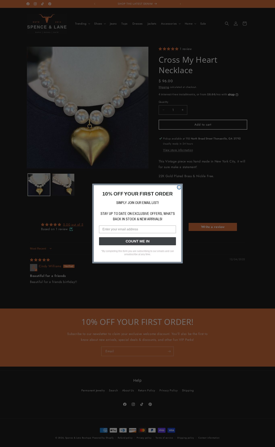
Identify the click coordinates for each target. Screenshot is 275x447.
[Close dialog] (179, 187)
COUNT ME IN (138, 241)
